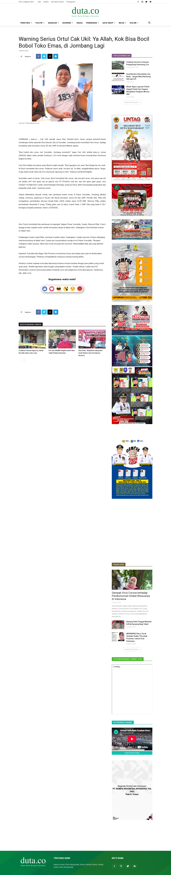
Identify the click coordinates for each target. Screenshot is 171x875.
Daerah (21, 347)
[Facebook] (138, 1)
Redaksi (46, 2)
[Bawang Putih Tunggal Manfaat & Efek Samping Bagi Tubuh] (118, 624)
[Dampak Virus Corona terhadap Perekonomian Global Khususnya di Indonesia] (132, 580)
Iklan (39, 2)
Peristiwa (25, 23)
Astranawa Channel (57, 2)
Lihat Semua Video (132, 753)
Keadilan (52, 23)
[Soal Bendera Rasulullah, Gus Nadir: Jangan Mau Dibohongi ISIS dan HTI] (118, 77)
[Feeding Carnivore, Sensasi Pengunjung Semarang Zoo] (118, 65)
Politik (39, 23)
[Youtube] (150, 1)
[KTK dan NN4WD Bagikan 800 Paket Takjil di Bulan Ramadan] (62, 339)
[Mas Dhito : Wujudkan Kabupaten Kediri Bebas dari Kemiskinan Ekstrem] (92, 339)
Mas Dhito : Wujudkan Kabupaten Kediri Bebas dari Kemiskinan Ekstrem (90, 353)
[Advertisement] (62, 131)
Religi (121, 23)
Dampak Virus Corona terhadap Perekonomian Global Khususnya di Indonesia (131, 596)
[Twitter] (146, 1)
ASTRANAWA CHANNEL (122, 723)
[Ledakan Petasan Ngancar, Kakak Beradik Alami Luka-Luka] (32, 339)
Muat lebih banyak (131, 102)
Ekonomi (66, 23)
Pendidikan (91, 23)
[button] (149, 23)
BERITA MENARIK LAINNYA (30, 325)
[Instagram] (142, 1)
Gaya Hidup (108, 23)
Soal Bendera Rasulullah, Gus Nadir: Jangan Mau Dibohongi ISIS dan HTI (138, 76)
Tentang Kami (70, 2)
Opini (114, 588)
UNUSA (79, 23)
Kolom (133, 23)
